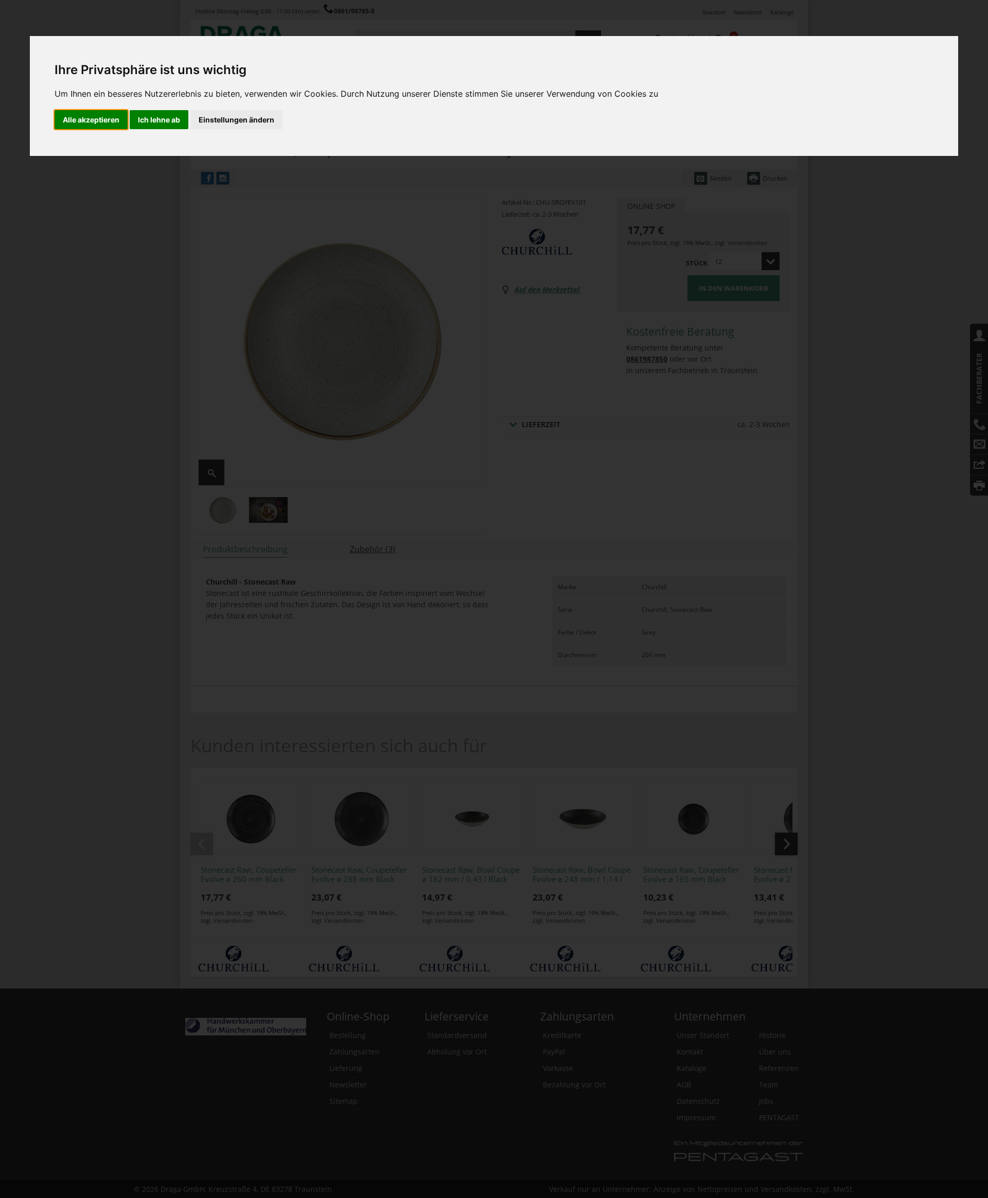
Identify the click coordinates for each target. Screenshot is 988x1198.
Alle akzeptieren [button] (91, 119)
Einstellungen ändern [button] (236, 119)
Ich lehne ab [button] (159, 119)
